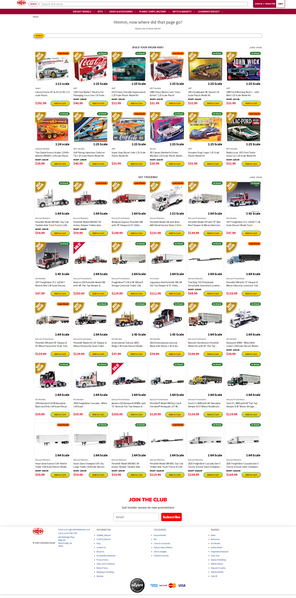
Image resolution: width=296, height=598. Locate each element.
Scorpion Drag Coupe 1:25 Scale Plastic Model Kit (203, 154)
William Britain (217, 564)
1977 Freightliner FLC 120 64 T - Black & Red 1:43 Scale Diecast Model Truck (50, 284)
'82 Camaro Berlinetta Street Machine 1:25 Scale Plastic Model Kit (166, 154)
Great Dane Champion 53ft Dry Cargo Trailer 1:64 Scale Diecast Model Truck (88, 465)
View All (214, 576)
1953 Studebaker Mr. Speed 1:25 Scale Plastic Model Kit (203, 94)
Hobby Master (216, 547)
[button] (117, 585)
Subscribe (171, 517)
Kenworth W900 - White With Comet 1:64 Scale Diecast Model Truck (242, 344)
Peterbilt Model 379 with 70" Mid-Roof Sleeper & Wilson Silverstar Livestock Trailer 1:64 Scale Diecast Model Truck (204, 223)
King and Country (218, 568)
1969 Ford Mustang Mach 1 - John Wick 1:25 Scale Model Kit (242, 94)
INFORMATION (104, 529)
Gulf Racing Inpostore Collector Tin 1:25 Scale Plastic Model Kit (89, 154)
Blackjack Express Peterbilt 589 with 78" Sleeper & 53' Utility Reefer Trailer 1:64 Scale (127, 223)
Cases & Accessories (121, 11)
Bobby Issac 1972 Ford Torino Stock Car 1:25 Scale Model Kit (241, 154)
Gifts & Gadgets (182, 11)
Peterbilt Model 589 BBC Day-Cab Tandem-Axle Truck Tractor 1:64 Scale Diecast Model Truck (52, 223)
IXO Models (215, 543)
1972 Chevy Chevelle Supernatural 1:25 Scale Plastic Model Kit (128, 94)
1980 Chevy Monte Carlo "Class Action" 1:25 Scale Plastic (165, 94)
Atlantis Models (217, 572)
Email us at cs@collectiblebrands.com (74, 529)
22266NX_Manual (104, 535)
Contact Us (101, 547)
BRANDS (215, 529)
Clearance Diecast (209, 11)
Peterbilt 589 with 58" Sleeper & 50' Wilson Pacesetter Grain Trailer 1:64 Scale (52, 344)
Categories (160, 529)
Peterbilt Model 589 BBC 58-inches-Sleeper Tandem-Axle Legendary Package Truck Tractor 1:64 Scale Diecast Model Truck (128, 465)
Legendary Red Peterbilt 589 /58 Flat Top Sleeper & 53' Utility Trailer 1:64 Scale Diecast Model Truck (166, 284)
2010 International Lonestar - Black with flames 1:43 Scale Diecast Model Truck (164, 344)
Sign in (258, 3)
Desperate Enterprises (219, 551)
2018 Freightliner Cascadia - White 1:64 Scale (90, 405)
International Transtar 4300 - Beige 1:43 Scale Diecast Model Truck (127, 344)
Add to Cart (60, 103)
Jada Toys (215, 555)
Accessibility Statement (106, 555)
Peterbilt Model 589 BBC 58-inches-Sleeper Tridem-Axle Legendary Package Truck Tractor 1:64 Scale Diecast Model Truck (90, 223)
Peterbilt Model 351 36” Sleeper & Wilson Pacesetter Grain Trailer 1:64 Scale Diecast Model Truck (90, 344)
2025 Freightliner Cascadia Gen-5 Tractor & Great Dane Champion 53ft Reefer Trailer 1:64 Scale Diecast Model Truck (204, 465)
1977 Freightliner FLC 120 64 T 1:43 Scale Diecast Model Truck (243, 223)
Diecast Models (82, 11)
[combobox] (143, 4)
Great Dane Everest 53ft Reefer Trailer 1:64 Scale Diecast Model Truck (51, 465)
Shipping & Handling (105, 572)
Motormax (215, 539)
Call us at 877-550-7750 (67, 533)
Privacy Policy (102, 559)
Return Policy (102, 568)
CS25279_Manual (103, 539)
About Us (100, 551)
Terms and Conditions (106, 564)
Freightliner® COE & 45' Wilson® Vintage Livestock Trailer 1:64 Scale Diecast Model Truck (127, 284)
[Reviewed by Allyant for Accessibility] (137, 585)
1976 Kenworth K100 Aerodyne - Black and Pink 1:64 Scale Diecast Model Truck (51, 405)
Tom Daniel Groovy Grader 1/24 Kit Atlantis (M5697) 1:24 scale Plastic (52, 154)
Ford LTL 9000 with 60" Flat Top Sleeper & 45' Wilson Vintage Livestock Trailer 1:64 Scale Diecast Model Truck (241, 405)
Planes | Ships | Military (152, 11)
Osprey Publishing (218, 559)
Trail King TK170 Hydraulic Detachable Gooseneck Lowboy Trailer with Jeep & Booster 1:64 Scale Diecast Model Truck (204, 284)
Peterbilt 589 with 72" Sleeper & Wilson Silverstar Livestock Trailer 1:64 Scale (243, 284)
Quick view (52, 66)
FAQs (99, 543)
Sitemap (100, 576)
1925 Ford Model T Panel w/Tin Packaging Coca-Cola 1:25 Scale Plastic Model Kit (88, 94)
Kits (100, 11)
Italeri (213, 535)
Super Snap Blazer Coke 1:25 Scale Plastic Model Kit (129, 154)
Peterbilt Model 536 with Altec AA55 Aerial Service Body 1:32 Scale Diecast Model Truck (167, 223)
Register (270, 3)
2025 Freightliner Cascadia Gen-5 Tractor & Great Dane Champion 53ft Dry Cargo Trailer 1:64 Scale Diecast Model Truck (242, 465)
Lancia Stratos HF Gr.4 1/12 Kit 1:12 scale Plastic (52, 94)
